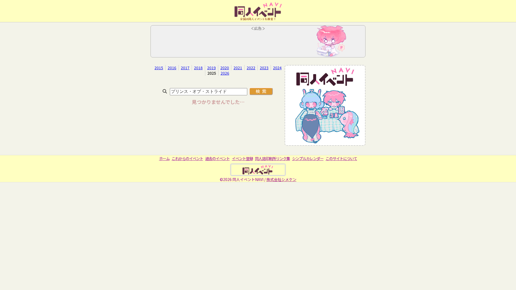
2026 (225, 73)
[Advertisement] (258, 43)
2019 (211, 67)
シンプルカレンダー (308, 158)
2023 (264, 67)
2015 (159, 67)
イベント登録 (242, 158)
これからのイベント (187, 158)
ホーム (164, 158)
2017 (185, 67)
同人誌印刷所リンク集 (272, 158)
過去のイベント (217, 158)
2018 (198, 67)
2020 (224, 67)
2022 (251, 67)
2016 (172, 67)
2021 (238, 67)
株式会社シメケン (281, 179)
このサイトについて (341, 158)
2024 (277, 67)
